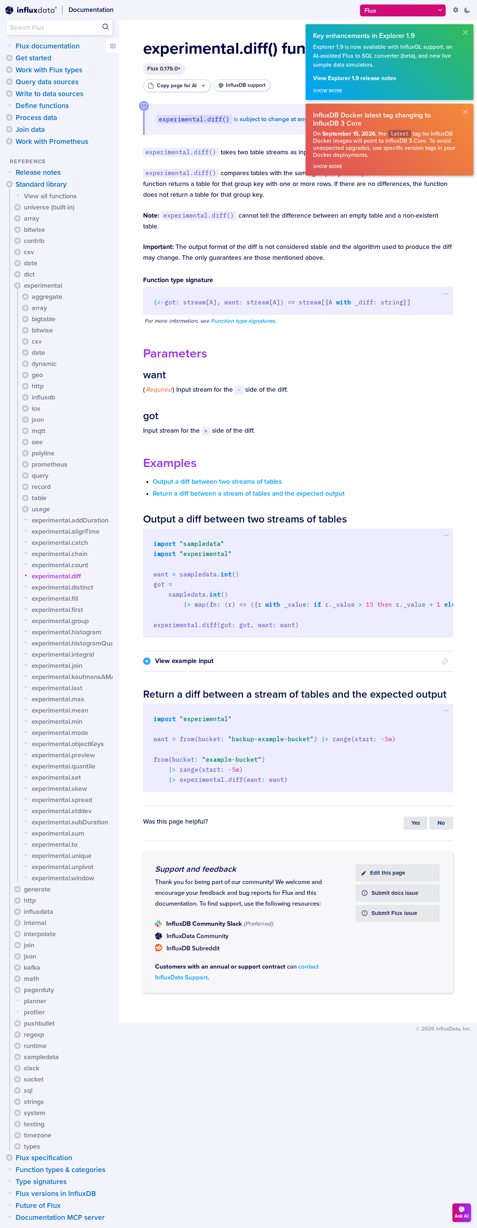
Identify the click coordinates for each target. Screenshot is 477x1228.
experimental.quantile (63, 766)
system (34, 1113)
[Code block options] (446, 293)
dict (29, 274)
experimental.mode (60, 733)
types (32, 1146)
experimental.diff (56, 576)
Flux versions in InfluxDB (56, 1193)
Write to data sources (49, 93)
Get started (33, 58)
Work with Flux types (49, 70)
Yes (415, 823)
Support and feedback (195, 869)
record (41, 487)
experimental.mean (60, 710)
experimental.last (57, 688)
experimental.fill (55, 598)
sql (28, 1090)
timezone (37, 1135)
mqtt (38, 431)
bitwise (34, 229)
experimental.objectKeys (68, 744)
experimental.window (63, 878)
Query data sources (47, 82)
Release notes (38, 172)
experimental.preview (63, 755)
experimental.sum (58, 833)
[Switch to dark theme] (467, 10)
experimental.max (58, 699)
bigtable (44, 319)
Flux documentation (48, 46)
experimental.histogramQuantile (79, 643)
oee (37, 442)
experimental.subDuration (70, 822)
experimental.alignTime (65, 531)
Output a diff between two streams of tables (217, 482)
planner (35, 1001)
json (38, 420)
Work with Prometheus (52, 141)
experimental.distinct (62, 587)
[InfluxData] (31, 10)
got (150, 416)
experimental (43, 285)
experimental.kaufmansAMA (74, 677)
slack (31, 1068)
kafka (32, 967)
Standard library (41, 184)
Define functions (42, 105)
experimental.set (56, 777)
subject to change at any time (280, 119)
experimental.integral (63, 654)
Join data (30, 129)
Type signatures (41, 1181)
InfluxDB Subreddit (193, 948)
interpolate (40, 934)
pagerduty (39, 990)
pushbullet (39, 1023)
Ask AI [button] (462, 1216)
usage (41, 509)
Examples (170, 463)
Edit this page (387, 873)
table (39, 498)
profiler (34, 1012)
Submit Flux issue (394, 913)
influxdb (43, 397)
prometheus (49, 464)
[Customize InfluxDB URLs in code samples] (455, 10)
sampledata (41, 1057)
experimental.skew (59, 789)
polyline (43, 453)
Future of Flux (38, 1205)
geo (37, 375)
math (31, 979)
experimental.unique (62, 856)
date (30, 263)
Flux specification (44, 1157)
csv (29, 252)
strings (34, 1102)
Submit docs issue (395, 893)
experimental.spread (62, 800)
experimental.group (60, 621)
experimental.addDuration (70, 520)
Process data (36, 117)
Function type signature (178, 280)
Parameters (175, 353)
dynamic (44, 364)
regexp (34, 1034)
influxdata (38, 911)
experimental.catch (60, 543)
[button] (9, 57)
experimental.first (57, 610)
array (31, 218)
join (29, 945)
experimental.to (55, 844)
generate (37, 889)
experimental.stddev (62, 811)
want (154, 375)
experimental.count (60, 565)
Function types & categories (60, 1169)
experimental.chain (60, 554)
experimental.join (57, 666)
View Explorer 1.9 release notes (354, 78)
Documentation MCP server (60, 1217)
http (38, 386)
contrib (34, 241)
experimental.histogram (66, 632)
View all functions (50, 196)
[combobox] (60, 27)
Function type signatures (243, 321)
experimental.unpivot (63, 867)
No (441, 823)
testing (34, 1124)
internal (35, 923)
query (40, 475)
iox (36, 408)
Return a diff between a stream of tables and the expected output (249, 494)
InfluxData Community (197, 936)
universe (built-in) (49, 207)
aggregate (47, 297)
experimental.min (57, 721)
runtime (35, 1046)
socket (34, 1079)
